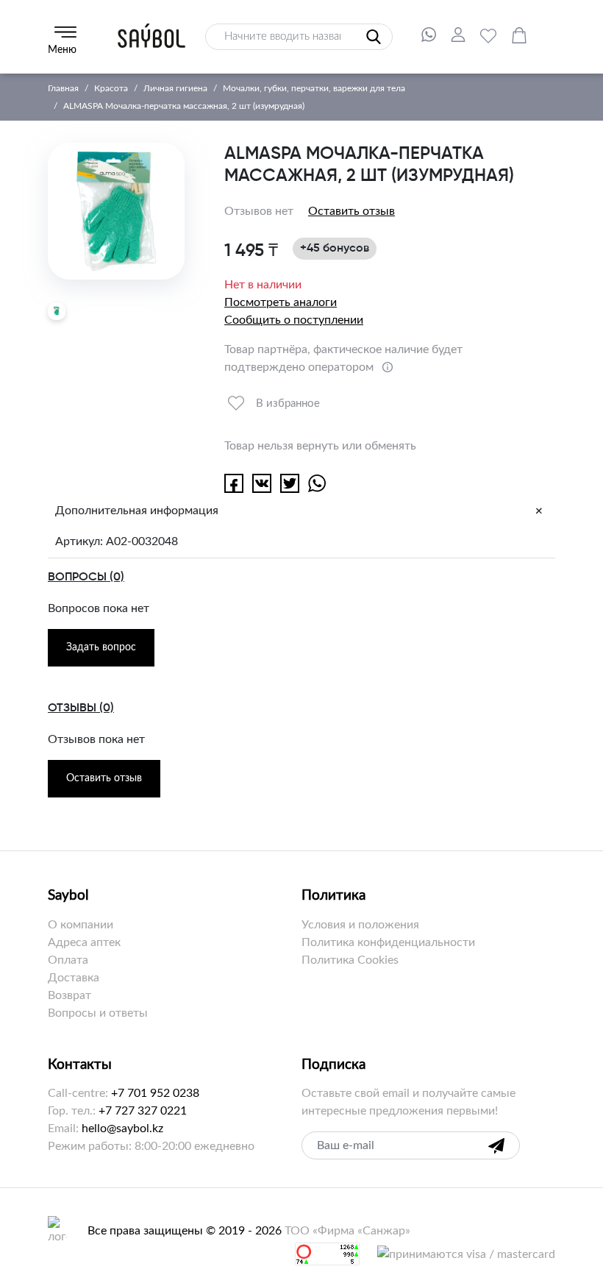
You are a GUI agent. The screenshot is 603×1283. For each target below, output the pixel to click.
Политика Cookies (350, 960)
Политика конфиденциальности (388, 942)
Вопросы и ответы (98, 1013)
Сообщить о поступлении (293, 320)
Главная (63, 88)
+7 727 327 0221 (143, 1111)
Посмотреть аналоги (280, 302)
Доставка (73, 978)
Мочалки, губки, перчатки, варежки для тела (314, 88)
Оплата (68, 960)
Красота (111, 88)
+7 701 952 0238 (155, 1093)
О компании (80, 925)
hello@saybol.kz (122, 1128)
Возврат (69, 995)
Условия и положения (360, 925)
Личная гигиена (175, 88)
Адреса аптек (84, 942)
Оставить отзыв (351, 211)
